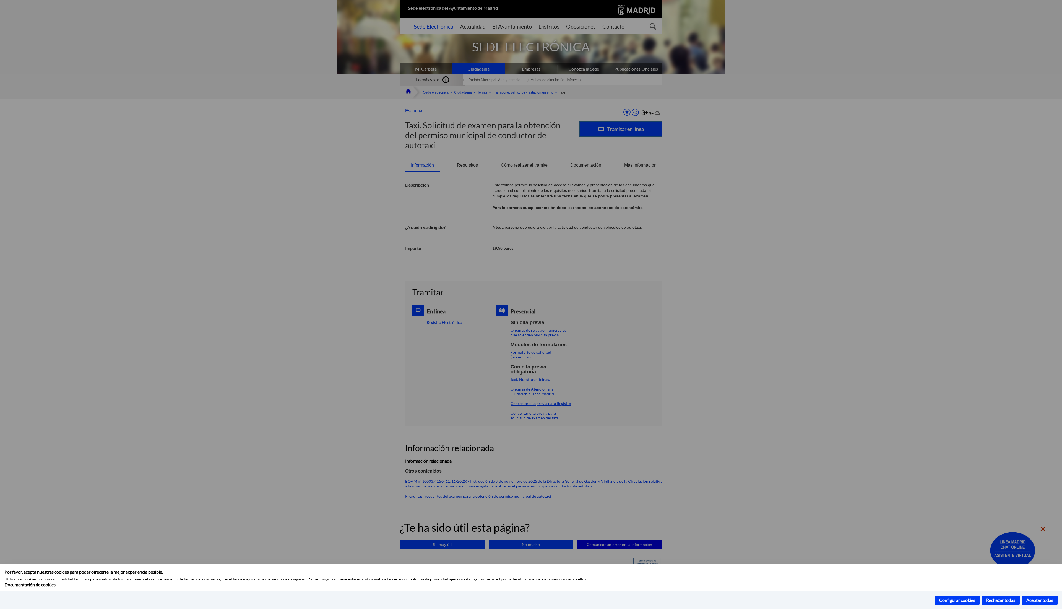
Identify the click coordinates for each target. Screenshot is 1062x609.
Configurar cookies (957, 600)
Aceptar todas (1039, 600)
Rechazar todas (1000, 600)
